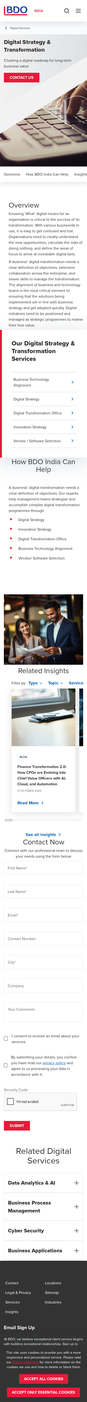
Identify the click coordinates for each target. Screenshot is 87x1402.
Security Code (16, 1089)
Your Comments (21, 1009)
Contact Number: (22, 938)
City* (12, 962)
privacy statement (25, 1362)
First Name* (17, 868)
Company (16, 985)
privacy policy (54, 1062)
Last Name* (17, 891)
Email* (13, 915)
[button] (21, 77)
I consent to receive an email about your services (45, 1038)
